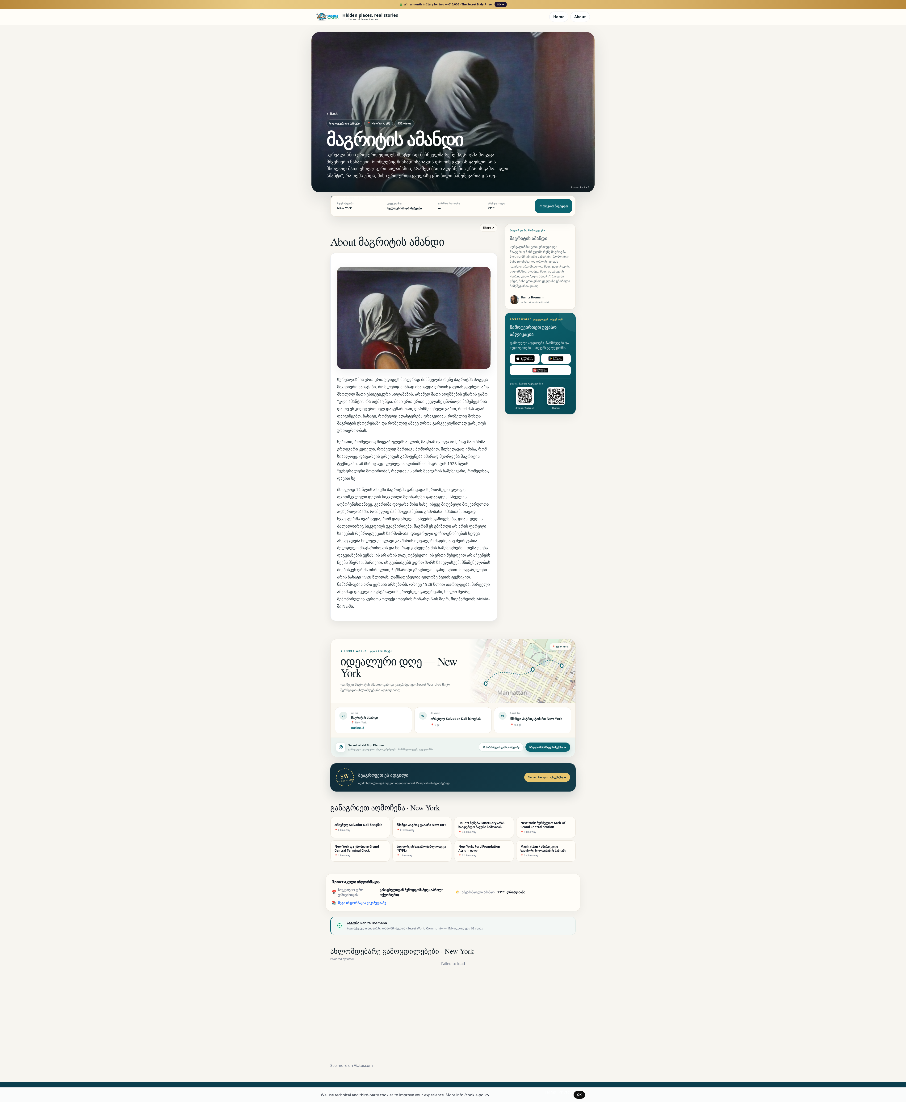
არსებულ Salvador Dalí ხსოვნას (456, 718)
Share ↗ (488, 227)
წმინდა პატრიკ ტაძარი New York (536, 718)
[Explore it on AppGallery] (540, 370)
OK (579, 1095)
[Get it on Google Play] (556, 358)
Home (558, 16)
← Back (332, 113)
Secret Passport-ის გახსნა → (547, 777)
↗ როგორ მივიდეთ (553, 206)
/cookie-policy (476, 1095)
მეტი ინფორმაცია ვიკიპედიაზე (362, 902)
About (580, 16)
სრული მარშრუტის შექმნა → (547, 747)
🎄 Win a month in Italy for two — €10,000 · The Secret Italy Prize (451, 4)
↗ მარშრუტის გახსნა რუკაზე (501, 747)
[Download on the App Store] (525, 358)
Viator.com (363, 1065)
